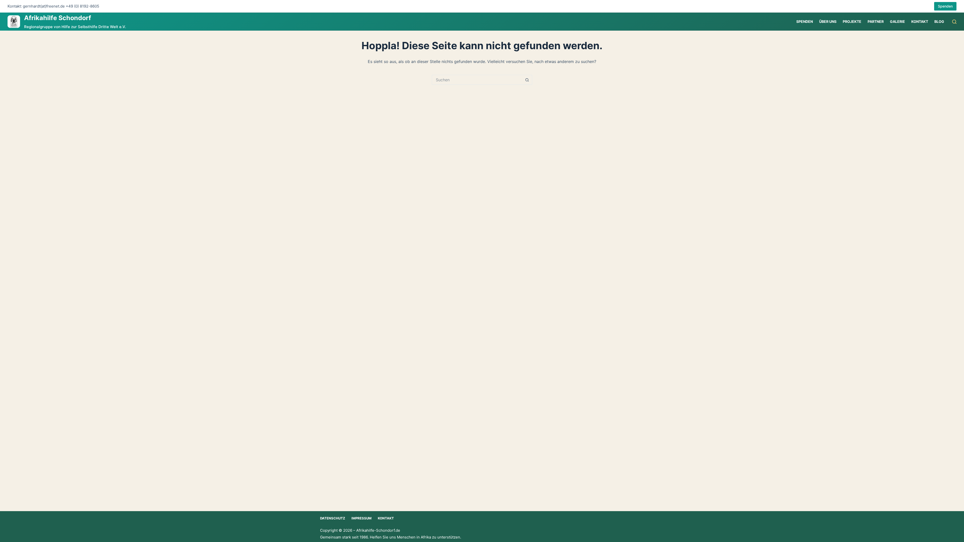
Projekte (852, 21)
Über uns (827, 21)
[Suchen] (954, 22)
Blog (939, 21)
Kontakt (919, 21)
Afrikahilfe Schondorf (57, 18)
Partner (876, 21)
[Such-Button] (527, 80)
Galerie (897, 21)
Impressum (361, 518)
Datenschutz (332, 518)
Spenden (945, 6)
